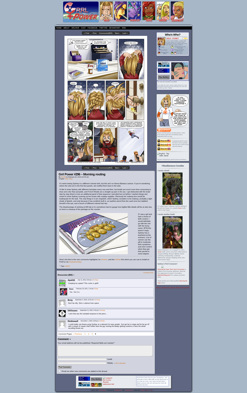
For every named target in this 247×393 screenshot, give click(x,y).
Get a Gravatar (120, 363)
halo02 (67, 266)
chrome (104, 259)
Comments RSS (148, 272)
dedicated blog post (164, 275)
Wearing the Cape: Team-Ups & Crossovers (171, 269)
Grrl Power (102, 390)
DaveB (63, 177)
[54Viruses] (62, 314)
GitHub (118, 259)
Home (59, 28)
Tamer (180, 208)
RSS (124, 28)
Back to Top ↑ (149, 390)
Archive (75, 28)
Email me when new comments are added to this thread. (85, 371)
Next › (117, 33)
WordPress (118, 390)
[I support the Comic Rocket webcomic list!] (108, 384)
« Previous (77, 334)
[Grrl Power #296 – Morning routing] (105, 164)
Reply (96, 280)
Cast (83, 28)
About (66, 28)
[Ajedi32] (62, 283)
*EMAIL (116, 363)
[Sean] (64, 292)
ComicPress (129, 390)
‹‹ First (86, 33)
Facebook (92, 28)
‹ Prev (94, 33)
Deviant (183, 288)
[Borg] (62, 303)
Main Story (69, 179)
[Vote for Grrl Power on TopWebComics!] (163, 66)
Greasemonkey (75, 262)
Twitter (103, 28)
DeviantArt (114, 28)
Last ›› (125, 33)
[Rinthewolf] (62, 324)
